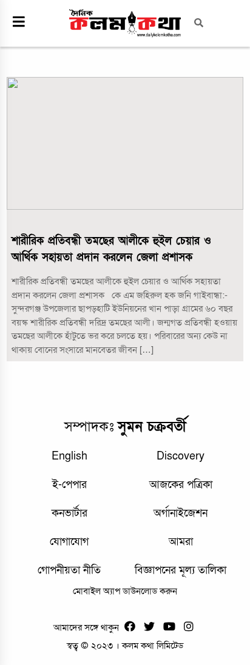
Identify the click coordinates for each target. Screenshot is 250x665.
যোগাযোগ (69, 542)
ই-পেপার (69, 485)
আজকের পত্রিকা (180, 485)
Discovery (180, 456)
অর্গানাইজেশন (181, 513)
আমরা (181, 542)
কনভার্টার (69, 513)
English (69, 456)
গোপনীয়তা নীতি (69, 570)
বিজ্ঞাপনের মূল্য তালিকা (180, 570)
